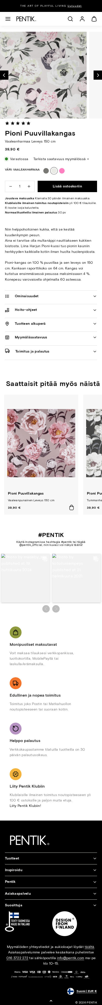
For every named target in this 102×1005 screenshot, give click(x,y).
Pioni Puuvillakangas (26, 493)
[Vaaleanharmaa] (54, 171)
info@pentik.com (70, 958)
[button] (8, 19)
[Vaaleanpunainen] (62, 171)
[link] (82, 19)
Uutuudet (75, 5)
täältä (89, 947)
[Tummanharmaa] (46, 171)
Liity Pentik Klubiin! (25, 806)
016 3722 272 (17, 958)
